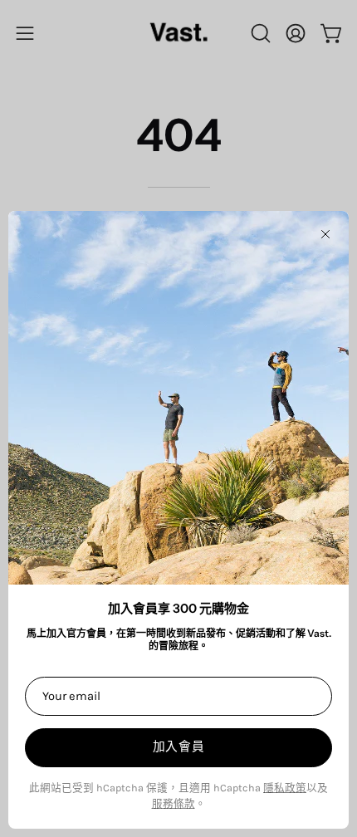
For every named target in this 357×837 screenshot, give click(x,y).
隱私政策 (284, 787)
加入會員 (179, 746)
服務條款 (173, 803)
